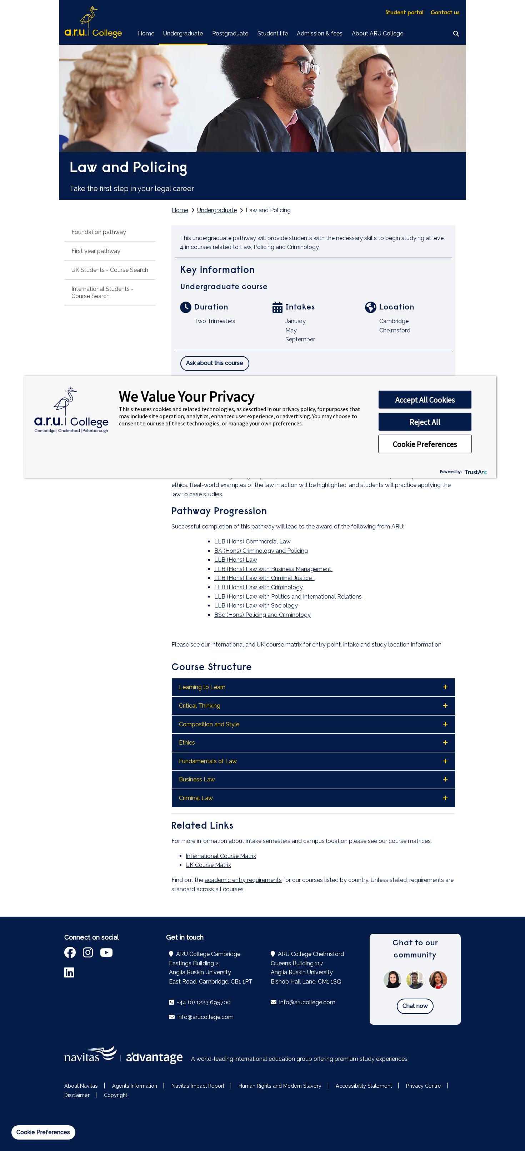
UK (261, 644)
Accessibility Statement (364, 1086)
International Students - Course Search (102, 292)
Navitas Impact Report (197, 1086)
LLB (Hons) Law (235, 559)
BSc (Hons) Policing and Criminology (262, 614)
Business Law (197, 779)
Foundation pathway (98, 232)
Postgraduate (230, 33)
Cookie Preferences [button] (425, 444)
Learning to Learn (202, 687)
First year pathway (95, 251)
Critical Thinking (199, 705)
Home (146, 33)
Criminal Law (196, 798)
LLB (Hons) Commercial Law (252, 541)
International (227, 644)
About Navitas (81, 1086)
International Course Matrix (221, 856)
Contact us (445, 13)
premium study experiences (371, 1058)
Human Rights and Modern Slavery (280, 1086)
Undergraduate (183, 33)
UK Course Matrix (208, 865)
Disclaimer (77, 1095)
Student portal (404, 13)
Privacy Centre (423, 1086)
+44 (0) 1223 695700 (203, 1002)
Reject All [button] (425, 422)
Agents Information (134, 1086)
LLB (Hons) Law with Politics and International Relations (288, 596)
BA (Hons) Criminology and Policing (261, 550)
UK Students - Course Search (109, 270)
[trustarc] (475, 471)
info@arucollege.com (205, 1017)
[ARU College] (93, 22)
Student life (273, 33)
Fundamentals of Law (208, 761)
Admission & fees (319, 33)
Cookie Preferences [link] (43, 1132)
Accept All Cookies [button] (425, 400)
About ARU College (377, 33)
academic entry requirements (243, 880)
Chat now (415, 1006)
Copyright (115, 1095)
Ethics (187, 742)
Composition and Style (209, 724)
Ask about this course (214, 363)
